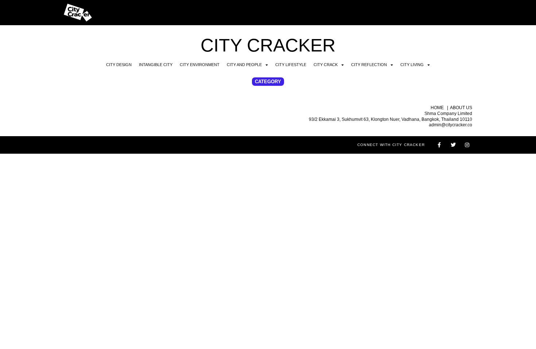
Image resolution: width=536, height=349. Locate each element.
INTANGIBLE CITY (155, 64)
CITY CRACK (326, 64)
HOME (437, 107)
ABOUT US (461, 107)
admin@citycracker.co (450, 124)
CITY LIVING (412, 64)
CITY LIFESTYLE (290, 64)
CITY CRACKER (268, 45)
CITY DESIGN (119, 64)
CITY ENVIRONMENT (200, 64)
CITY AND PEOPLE (244, 64)
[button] (268, 81)
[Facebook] (439, 145)
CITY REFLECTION (369, 64)
